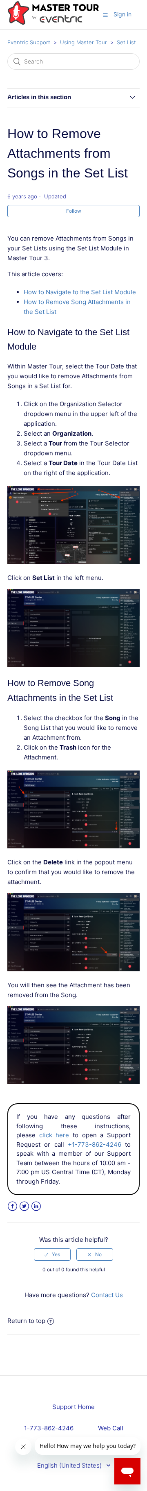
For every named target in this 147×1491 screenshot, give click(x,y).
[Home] (53, 23)
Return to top (26, 1321)
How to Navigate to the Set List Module (80, 292)
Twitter (24, 1206)
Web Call (110, 1428)
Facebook (12, 1206)
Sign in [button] (122, 14)
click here (54, 1135)
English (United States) (70, 1465)
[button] (105, 14)
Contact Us (107, 1295)
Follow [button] (73, 211)
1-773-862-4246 (49, 1428)
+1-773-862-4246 (94, 1144)
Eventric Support (28, 42)
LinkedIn (36, 1206)
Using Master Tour (83, 42)
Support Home (73, 1407)
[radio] (52, 1254)
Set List (126, 42)
